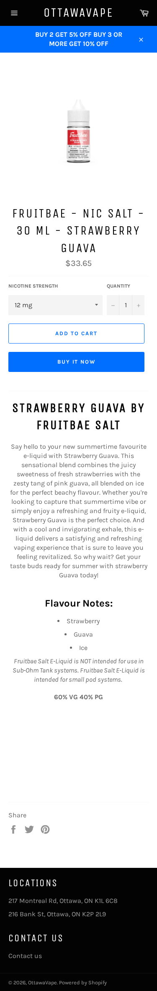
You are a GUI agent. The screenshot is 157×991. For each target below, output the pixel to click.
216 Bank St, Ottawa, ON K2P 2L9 (57, 914)
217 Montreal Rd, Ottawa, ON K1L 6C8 (63, 901)
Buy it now (76, 362)
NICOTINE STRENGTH (33, 286)
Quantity (118, 286)
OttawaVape (78, 12)
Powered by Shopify (83, 982)
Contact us (25, 956)
